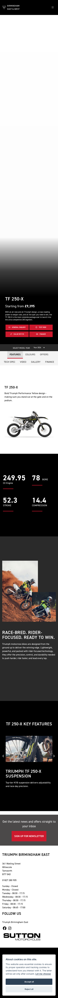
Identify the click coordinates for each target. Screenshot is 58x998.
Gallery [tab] (35, 361)
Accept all (29, 982)
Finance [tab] (49, 361)
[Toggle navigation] (53, 7)
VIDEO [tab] (23, 361)
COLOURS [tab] (30, 354)
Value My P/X (18, 334)
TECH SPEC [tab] (9, 361)
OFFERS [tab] (44, 354)
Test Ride (42, 327)
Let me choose (43, 974)
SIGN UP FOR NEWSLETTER (29, 836)
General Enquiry (18, 327)
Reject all (29, 989)
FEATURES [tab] (15, 354)
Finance (42, 334)
